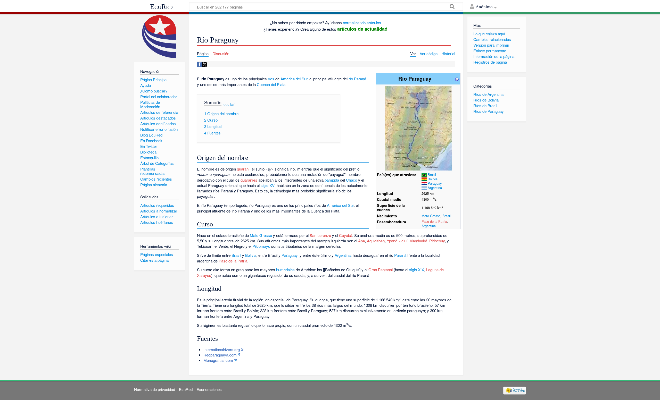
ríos (271, 78)
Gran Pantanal (380, 269)
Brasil (432, 174)
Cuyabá (345, 235)
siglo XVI (268, 185)
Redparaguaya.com (220, 355)
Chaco (351, 180)
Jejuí (403, 240)
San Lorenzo (320, 235)
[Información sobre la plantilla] (457, 78)
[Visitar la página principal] (159, 36)
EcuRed (161, 7)
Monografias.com (218, 360)
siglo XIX (416, 269)
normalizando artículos (362, 22)
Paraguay (435, 183)
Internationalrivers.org (221, 349)
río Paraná (357, 78)
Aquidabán (376, 240)
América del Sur (293, 78)
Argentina (435, 187)
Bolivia (433, 178)
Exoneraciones (209, 389)
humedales (285, 269)
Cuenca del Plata (271, 84)
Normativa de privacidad (154, 389)
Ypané (392, 240)
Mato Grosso (431, 215)
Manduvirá (418, 240)
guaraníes (249, 180)
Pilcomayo (261, 246)
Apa (361, 240)
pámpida (332, 180)
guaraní (243, 169)
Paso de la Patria (434, 221)
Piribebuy (437, 240)
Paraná (400, 255)
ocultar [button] (229, 104)
